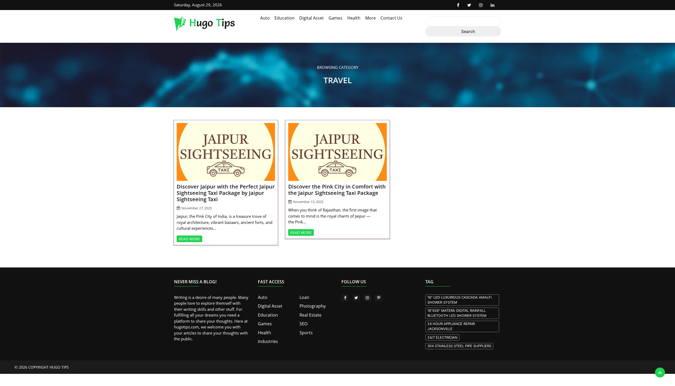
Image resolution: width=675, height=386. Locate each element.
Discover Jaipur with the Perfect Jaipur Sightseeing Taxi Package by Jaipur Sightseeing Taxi (226, 193)
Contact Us (391, 18)
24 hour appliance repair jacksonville (451, 326)
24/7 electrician (442, 337)
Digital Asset (311, 18)
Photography (311, 305)
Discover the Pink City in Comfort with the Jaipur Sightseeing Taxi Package (337, 189)
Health (353, 18)
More (370, 18)
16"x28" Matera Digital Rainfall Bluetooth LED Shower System (456, 313)
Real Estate (309, 314)
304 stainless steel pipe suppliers (459, 346)
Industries (267, 340)
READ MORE (189, 238)
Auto (265, 18)
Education (284, 18)
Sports (305, 331)
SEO (303, 323)
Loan (304, 297)
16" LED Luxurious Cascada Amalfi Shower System (459, 300)
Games (336, 18)
